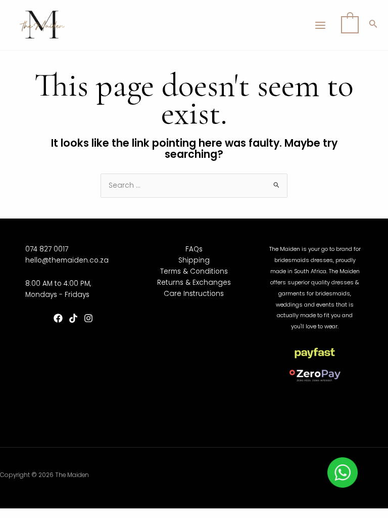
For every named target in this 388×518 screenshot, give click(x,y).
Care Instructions (194, 293)
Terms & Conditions (194, 271)
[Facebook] (58, 318)
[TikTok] (73, 318)
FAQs (194, 249)
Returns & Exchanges (194, 282)
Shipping (194, 260)
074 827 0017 (46, 249)
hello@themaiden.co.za (67, 260)
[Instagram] (88, 318)
